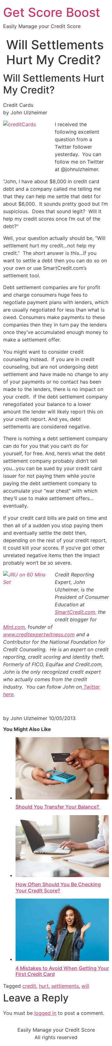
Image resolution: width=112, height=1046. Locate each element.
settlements (65, 986)
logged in (45, 1013)
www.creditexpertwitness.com (39, 634)
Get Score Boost (51, 12)
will (85, 986)
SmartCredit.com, (75, 612)
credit (29, 986)
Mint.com (14, 627)
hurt (44, 986)
